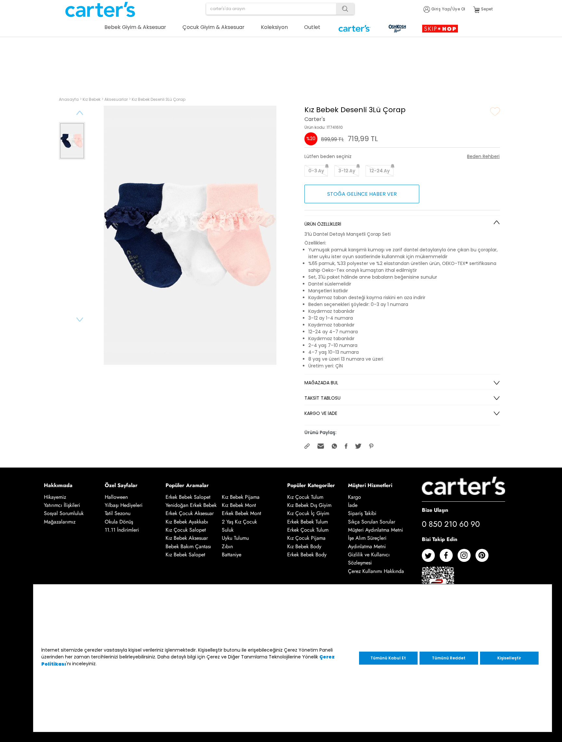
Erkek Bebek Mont (241, 513)
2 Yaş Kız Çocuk (239, 521)
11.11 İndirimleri (122, 530)
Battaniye (231, 554)
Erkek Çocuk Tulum (307, 530)
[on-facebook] (449, 558)
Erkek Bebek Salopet (188, 497)
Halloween (116, 497)
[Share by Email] (321, 445)
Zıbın (227, 546)
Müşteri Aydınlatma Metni (375, 530)
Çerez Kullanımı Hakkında (376, 571)
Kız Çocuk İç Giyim (308, 513)
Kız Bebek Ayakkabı (187, 521)
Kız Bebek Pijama (241, 497)
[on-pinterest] (484, 558)
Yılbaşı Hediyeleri (123, 505)
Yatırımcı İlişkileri (62, 505)
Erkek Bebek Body (307, 554)
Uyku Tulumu (235, 538)
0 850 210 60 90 (451, 524)
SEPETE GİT (460, 64)
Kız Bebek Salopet (185, 554)
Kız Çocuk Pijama (306, 538)
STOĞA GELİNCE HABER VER (362, 194)
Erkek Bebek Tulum (307, 521)
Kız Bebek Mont (239, 505)
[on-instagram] (466, 558)
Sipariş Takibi (362, 513)
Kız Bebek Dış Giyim (309, 505)
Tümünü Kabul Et (388, 658)
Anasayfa (69, 99)
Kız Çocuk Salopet (186, 530)
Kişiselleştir (509, 658)
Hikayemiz (55, 497)
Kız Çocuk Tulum (305, 497)
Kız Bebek (92, 99)
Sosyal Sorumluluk (64, 513)
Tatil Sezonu (117, 513)
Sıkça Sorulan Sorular (371, 521)
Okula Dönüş (119, 521)
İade (352, 505)
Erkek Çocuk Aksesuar (190, 513)
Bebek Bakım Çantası (188, 546)
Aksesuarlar (116, 99)
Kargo (354, 497)
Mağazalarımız (59, 521)
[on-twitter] (431, 558)
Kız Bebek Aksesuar (187, 538)
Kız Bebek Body (304, 546)
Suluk (228, 530)
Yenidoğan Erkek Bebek (191, 505)
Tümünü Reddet (448, 658)
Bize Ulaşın (435, 510)
